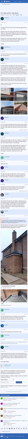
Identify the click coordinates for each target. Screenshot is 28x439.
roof (21, 14)
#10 (26, 215)
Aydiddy (3, 14)
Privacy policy (18, 436)
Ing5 (2, 303)
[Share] (25, 22)
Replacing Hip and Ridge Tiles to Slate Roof (14, 398)
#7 (26, 171)
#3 (26, 63)
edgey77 (5, 423)
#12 (26, 329)
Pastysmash (5, 399)
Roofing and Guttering (12, 399)
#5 (26, 137)
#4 (26, 122)
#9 (26, 198)
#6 (26, 161)
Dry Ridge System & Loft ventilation (12, 415)
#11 (26, 314)
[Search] (26, 1)
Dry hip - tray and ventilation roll (11, 403)
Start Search (19, 382)
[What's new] (24, 1)
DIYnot (3, 434)
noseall (3, 287)
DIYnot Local (4, 387)
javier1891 (5, 411)
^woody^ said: (4, 218)
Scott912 (5, 416)
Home (5, 437)
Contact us (6, 436)
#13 (26, 339)
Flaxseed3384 (5, 404)
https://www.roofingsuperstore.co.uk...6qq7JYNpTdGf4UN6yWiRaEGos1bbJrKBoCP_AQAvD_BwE (14, 342)
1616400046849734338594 (8, 286)
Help (23, 436)
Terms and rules (12, 436)
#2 (26, 51)
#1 (26, 22)
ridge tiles (17, 14)
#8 (26, 184)
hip (13, 14)
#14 (26, 351)
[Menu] (1, 1)
